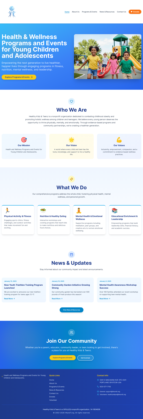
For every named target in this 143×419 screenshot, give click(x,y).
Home (67, 12)
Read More (8, 299)
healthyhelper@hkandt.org (117, 394)
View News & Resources (71, 310)
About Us (75, 12)
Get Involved (85, 358)
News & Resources (107, 12)
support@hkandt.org (113, 391)
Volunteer (53, 400)
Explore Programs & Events (17, 77)
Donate (136, 12)
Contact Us (121, 12)
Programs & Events (89, 12)
